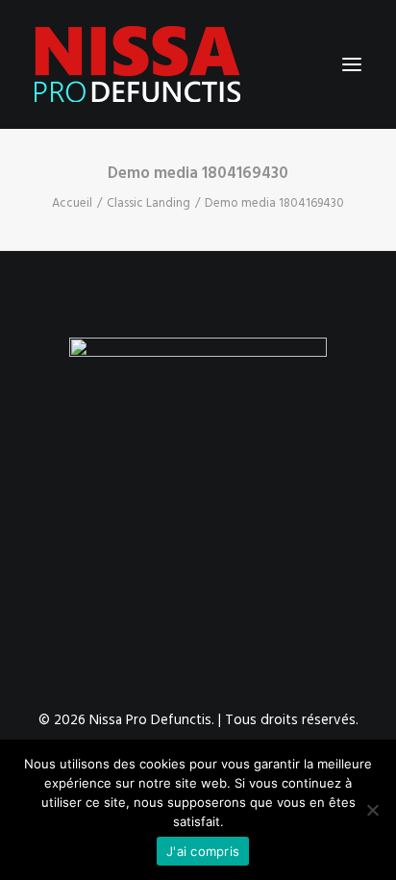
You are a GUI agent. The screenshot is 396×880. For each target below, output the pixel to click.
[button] (352, 64)
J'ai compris (202, 851)
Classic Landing (148, 203)
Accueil (72, 203)
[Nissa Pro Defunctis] (137, 64)
